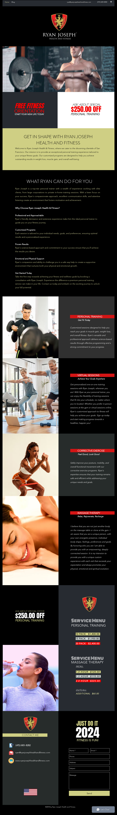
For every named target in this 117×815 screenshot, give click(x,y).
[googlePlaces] (111, 2)
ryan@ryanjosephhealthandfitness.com (79, 2)
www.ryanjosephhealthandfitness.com (32, 760)
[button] (111, 89)
